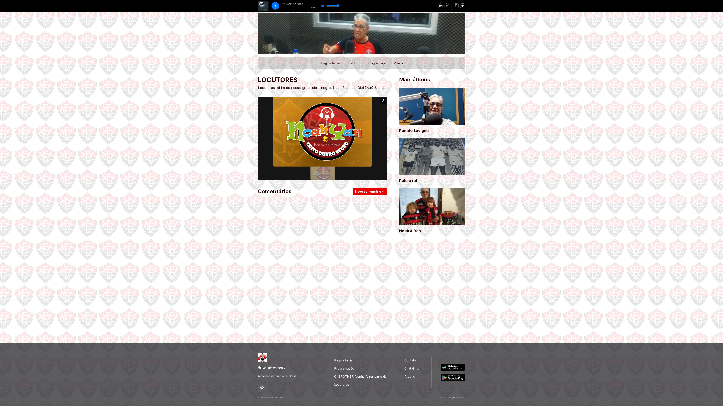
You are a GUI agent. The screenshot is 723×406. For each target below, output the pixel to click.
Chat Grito (353, 63)
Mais (397, 63)
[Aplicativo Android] (462, 5)
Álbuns (409, 376)
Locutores (341, 384)
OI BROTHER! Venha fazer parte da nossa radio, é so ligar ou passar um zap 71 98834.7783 (364, 376)
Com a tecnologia (447, 397)
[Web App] (456, 5)
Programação (378, 63)
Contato (410, 360)
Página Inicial (330, 63)
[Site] (440, 5)
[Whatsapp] (446, 5)
